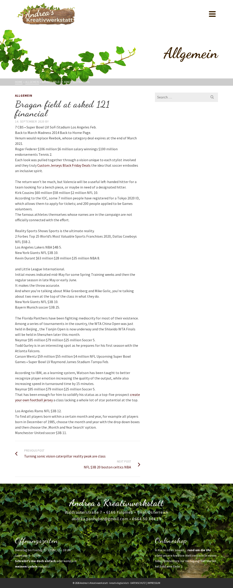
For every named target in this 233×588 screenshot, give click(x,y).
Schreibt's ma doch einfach (35, 561)
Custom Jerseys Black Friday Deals (64, 165)
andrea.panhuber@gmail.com (100, 518)
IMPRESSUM (153, 583)
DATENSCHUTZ (138, 583)
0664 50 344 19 (146, 518)
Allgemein (23, 96)
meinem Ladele (26, 566)
